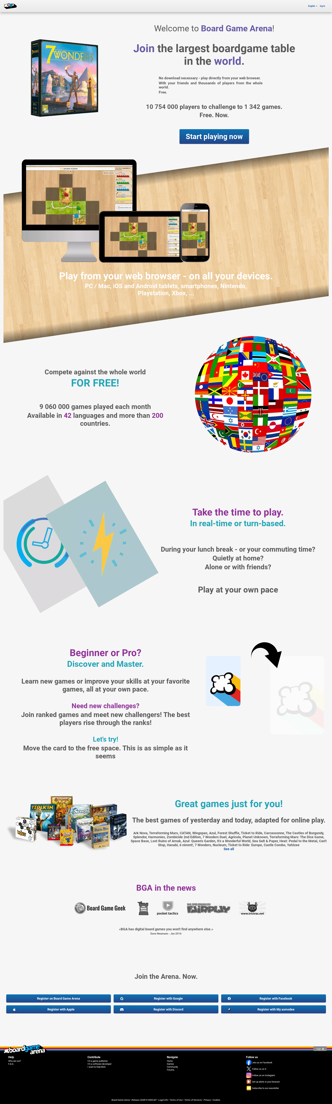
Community (172, 1067)
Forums (170, 1070)
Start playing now (214, 136)
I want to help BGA (96, 1067)
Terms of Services (193, 1100)
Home (170, 1061)
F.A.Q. (11, 1064)
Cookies (216, 1100)
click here (191, 19)
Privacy (207, 1100)
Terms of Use (176, 1100)
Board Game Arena (121, 1100)
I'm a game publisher (97, 1061)
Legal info (163, 1100)
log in (322, 6)
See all (229, 849)
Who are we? (14, 1061)
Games (170, 1064)
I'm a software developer (99, 1064)
